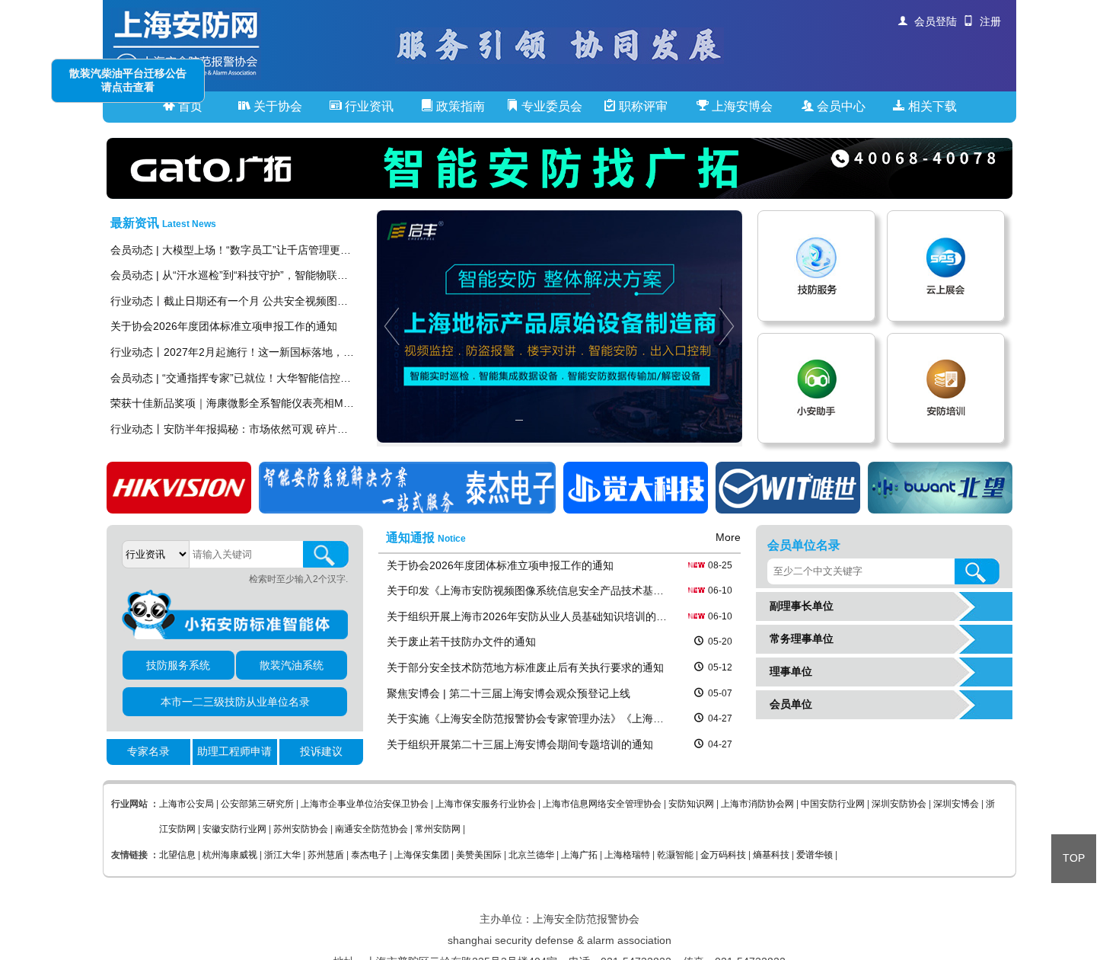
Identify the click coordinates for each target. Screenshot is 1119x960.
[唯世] (788, 510)
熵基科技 (771, 855)
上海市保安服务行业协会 (485, 803)
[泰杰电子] (407, 510)
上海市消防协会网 (757, 803)
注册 (987, 21)
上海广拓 (579, 855)
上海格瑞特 (627, 855)
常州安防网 (438, 829)
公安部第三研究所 (257, 803)
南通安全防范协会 (371, 829)
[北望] (940, 510)
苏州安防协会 (300, 829)
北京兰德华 (531, 855)
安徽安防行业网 (234, 829)
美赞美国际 (479, 855)
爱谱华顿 (814, 855)
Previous (388, 326)
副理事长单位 (799, 606)
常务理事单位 (799, 638)
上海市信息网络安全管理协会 (602, 803)
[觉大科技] (635, 510)
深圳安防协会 (899, 803)
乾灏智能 (675, 855)
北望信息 (177, 855)
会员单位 (788, 704)
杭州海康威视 (229, 855)
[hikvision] (179, 510)
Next (730, 326)
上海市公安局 (186, 803)
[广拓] (559, 168)
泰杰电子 (369, 855)
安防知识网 (691, 803)
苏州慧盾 (326, 855)
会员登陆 (932, 21)
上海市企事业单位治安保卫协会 (365, 803)
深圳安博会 (956, 803)
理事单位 (788, 671)
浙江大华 (282, 855)
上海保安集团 (421, 855)
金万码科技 (723, 855)
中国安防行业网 (833, 803)
